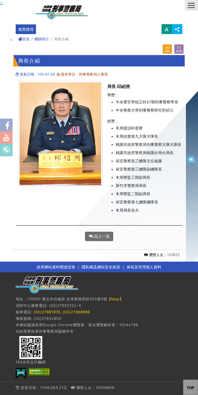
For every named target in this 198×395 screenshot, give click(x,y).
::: (1, 2)
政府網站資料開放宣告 (56, 267)
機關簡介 (42, 39)
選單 (191, 5)
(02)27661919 (47, 312)
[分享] (177, 29)
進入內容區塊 (11, 2)
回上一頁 (101, 236)
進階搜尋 (26, 29)
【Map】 (115, 299)
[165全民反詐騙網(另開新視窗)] (31, 347)
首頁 (25, 39)
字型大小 (167, 29)
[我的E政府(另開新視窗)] (21, 373)
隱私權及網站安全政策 (101, 267)
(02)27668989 (76, 312)
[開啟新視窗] (167, 49)
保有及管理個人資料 (143, 267)
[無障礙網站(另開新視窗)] (39, 371)
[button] (190, 387)
